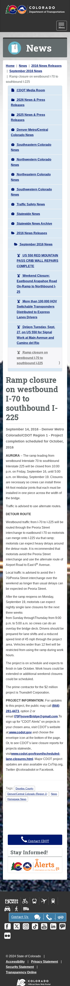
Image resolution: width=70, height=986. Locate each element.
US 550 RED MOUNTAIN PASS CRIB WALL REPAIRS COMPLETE (37, 261)
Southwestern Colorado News (31, 192)
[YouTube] (44, 926)
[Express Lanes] (12, 901)
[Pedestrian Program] (17, 909)
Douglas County (24, 788)
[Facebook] (7, 926)
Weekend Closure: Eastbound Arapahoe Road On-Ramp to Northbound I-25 (37, 283)
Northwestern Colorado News (31, 162)
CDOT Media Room (30, 90)
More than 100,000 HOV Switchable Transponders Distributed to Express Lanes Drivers (37, 309)
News (23, 65)
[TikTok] (35, 926)
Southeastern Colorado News (31, 147)
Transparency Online (21, 972)
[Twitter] (16, 926)
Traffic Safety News (30, 204)
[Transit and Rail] (34, 901)
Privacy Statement (44, 961)
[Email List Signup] (62, 926)
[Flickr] (7, 935)
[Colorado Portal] (34, 981)
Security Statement (20, 967)
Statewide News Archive (34, 223)
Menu (63, 26)
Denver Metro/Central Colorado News (29, 132)
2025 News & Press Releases (28, 117)
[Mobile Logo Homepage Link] (35, 9)
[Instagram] (26, 926)
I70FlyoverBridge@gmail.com (36, 716)
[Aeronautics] (44, 901)
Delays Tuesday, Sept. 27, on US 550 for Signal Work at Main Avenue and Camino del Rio (36, 335)
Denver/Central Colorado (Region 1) (27, 793)
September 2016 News (25, 71)
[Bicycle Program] (25, 901)
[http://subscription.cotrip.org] (35, 864)
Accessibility (15, 961)
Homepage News (16, 799)
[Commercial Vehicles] (26, 909)
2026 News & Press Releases (28, 102)
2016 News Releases (46, 65)
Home (10, 65)
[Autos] (7, 909)
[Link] (8, 732)
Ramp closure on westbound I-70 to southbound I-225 (32, 358)
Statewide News (28, 214)
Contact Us (20, 917)
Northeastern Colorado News (31, 177)
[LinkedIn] (53, 926)
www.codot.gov (20, 732)
